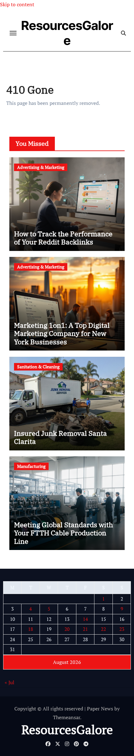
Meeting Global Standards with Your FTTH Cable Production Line (63, 533)
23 (121, 629)
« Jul (9, 682)
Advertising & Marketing (40, 167)
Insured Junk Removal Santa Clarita (60, 437)
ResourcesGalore (67, 33)
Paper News (100, 708)
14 (85, 619)
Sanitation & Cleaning (38, 367)
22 (103, 629)
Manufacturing (31, 466)
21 (85, 629)
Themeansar (66, 717)
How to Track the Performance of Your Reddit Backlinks (63, 237)
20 (67, 629)
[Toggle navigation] (13, 33)
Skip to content (17, 4)
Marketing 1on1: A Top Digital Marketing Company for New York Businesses (62, 333)
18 (30, 629)
